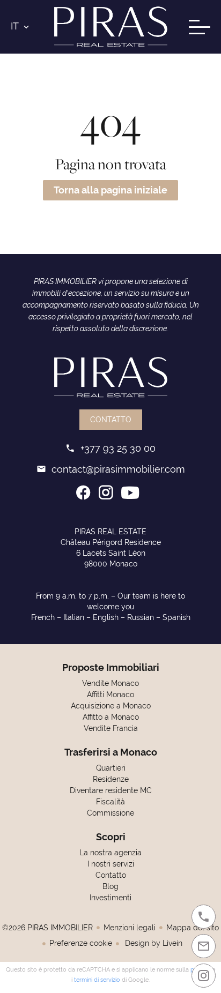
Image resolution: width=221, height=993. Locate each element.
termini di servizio (97, 979)
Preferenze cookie (80, 943)
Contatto (110, 419)
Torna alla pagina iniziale (110, 190)
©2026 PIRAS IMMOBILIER (47, 927)
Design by (152, 943)
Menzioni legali (130, 927)
